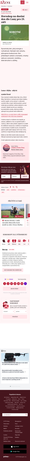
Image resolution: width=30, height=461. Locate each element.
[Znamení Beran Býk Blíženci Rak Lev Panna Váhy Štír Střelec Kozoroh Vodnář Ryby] (15, 176)
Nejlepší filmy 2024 (14, 397)
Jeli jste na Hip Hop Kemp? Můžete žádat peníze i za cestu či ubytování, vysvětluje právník (15, 378)
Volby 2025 (16, 402)
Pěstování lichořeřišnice (10, 406)
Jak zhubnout (7, 397)
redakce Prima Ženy (6, 13)
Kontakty (17, 428)
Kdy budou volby (7, 400)
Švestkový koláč (15, 409)
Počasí (23, 399)
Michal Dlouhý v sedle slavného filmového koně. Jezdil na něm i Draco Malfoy (12, 222)
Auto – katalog (23, 400)
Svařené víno (22, 402)
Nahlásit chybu (6, 441)
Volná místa (6, 423)
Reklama (5, 426)
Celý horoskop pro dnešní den (12, 270)
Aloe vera (21, 404)
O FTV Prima (6, 421)
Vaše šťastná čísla (22, 279)
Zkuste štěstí (14, 288)
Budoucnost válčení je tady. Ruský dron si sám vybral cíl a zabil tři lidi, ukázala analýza (15, 363)
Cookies (5, 435)
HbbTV (5, 428)
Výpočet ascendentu (20, 406)
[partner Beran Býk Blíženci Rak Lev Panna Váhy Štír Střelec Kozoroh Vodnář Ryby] (21, 311)
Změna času (14, 399)
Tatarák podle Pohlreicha (12, 404)
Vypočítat (15, 316)
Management (18, 421)
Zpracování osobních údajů (18, 431)
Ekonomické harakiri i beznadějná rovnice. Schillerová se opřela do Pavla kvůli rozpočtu (13, 371)
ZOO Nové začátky (15, 400)
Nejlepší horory (23, 397)
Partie (19, 399)
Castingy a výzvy (19, 426)
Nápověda (17, 435)
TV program (8, 399)
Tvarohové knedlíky (11, 407)
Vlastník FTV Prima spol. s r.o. (8, 438)
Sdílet (24, 10)
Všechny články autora (17, 149)
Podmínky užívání (7, 431)
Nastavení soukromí (20, 441)
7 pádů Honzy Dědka (9, 402)
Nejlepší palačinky (19, 407)
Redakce (17, 437)
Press (16, 423)
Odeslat (25, 176)
